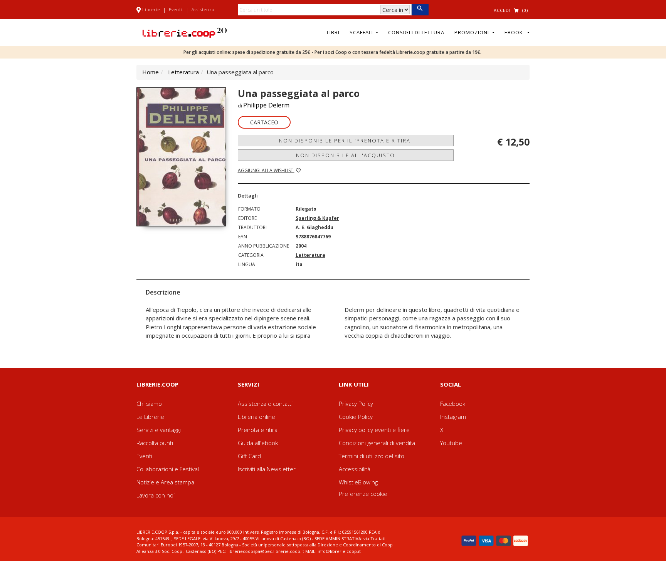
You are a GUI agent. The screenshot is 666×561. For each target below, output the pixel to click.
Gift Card (249, 456)
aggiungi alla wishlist (266, 170)
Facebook (452, 403)
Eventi (176, 9)
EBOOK (515, 32)
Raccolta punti (154, 443)
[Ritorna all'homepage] (184, 32)
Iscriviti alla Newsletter (267, 469)
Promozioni (472, 32)
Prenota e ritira (258, 430)
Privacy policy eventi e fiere (374, 430)
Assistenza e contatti (265, 403)
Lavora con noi (155, 495)
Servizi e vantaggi (158, 430)
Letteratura (183, 72)
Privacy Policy (356, 403)
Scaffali (362, 32)
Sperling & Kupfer (317, 218)
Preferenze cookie (363, 493)
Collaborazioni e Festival (167, 469)
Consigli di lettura (416, 32)
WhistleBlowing (358, 482)
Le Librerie (150, 416)
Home (150, 72)
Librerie (151, 9)
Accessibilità (354, 469)
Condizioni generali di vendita (377, 443)
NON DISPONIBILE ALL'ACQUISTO (345, 155)
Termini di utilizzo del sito (371, 456)
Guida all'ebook (258, 443)
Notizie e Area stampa (165, 482)
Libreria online (256, 416)
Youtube (451, 443)
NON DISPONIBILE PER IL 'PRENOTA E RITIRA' (345, 140)
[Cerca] (420, 9)
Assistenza (203, 9)
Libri (333, 32)
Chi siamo (149, 403)
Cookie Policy (356, 416)
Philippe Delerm (266, 105)
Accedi (502, 10)
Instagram (453, 416)
